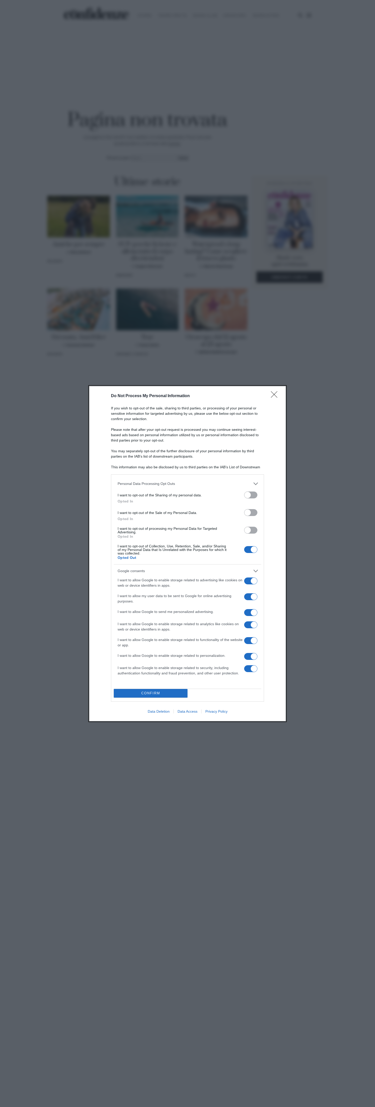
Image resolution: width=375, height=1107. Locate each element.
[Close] (276, 396)
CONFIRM (150, 693)
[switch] (250, 495)
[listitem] (187, 483)
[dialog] (187, 553)
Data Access (187, 711)
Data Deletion (159, 711)
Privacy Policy (216, 711)
